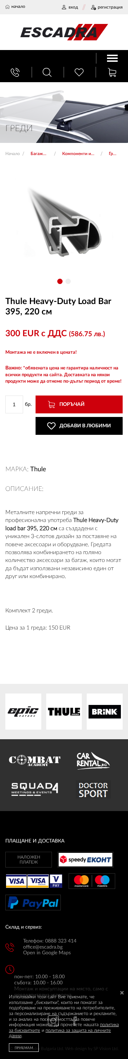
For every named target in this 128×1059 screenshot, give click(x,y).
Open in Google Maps (47, 952)
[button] (60, 281)
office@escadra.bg (43, 947)
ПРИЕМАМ (24, 1048)
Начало (12, 153)
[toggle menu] (112, 58)
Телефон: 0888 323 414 (49, 941)
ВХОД (73, 7)
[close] (122, 993)
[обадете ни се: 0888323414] (16, 72)
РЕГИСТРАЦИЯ (110, 7)
